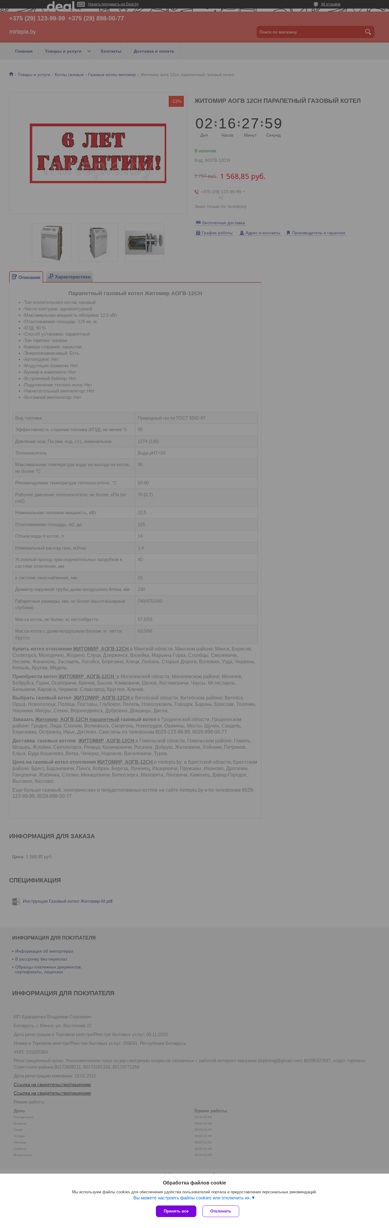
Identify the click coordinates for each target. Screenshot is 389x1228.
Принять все (176, 1211)
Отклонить (220, 1211)
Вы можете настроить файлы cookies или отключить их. (192, 1197)
